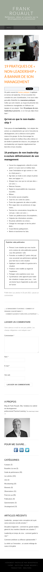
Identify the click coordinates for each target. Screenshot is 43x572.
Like (5, 480)
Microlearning (8, 484)
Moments (7, 487)
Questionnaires (9, 503)
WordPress (33, 562)
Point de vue (8, 495)
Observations (8, 491)
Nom (6, 357)
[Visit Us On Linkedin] (21, 450)
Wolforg (27, 568)
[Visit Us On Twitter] (27, 450)
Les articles (16, 293)
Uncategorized (9, 506)
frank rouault (21, 11)
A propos (7, 465)
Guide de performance (11, 472)
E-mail (7, 366)
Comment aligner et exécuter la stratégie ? (22, 314)
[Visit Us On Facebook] (16, 450)
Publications (8, 499)
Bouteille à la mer (10, 468)
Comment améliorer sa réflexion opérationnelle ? (20, 540)
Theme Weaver (30, 565)
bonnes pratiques (24, 92)
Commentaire (9, 335)
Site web (7, 375)
